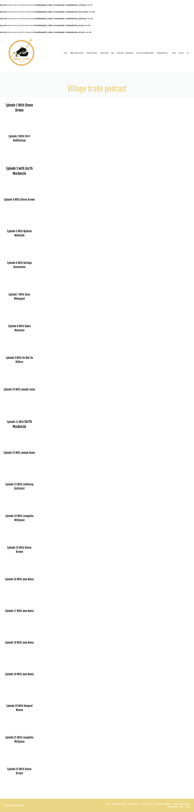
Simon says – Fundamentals (125, 53)
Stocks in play (104, 53)
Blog (112, 53)
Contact (181, 53)
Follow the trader (92, 53)
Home (65, 53)
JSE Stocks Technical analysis (145, 53)
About (174, 53)
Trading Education (162, 53)
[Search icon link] (188, 53)
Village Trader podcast (77, 53)
